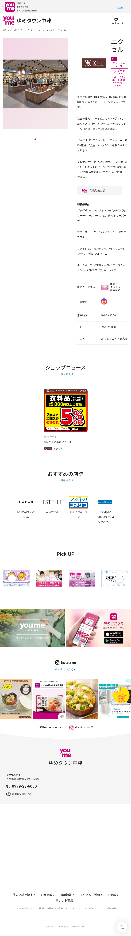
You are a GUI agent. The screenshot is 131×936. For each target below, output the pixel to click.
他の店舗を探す (23, 895)
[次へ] (119, 579)
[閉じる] (2, 7)
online (116, 20)
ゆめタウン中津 (10, 30)
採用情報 (66, 895)
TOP (122, 927)
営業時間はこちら (22, 794)
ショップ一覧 (26, 30)
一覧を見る (64, 374)
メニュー (125, 20)
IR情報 (112, 895)
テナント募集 (64, 900)
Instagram (104, 301)
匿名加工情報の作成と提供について (54, 908)
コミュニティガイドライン (88, 908)
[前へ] (12, 579)
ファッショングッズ (45, 30)
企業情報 (46, 895)
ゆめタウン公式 (64, 669)
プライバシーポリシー (23, 908)
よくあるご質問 (90, 895)
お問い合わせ (112, 908)
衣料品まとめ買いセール (58, 442)
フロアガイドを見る (115, 338)
